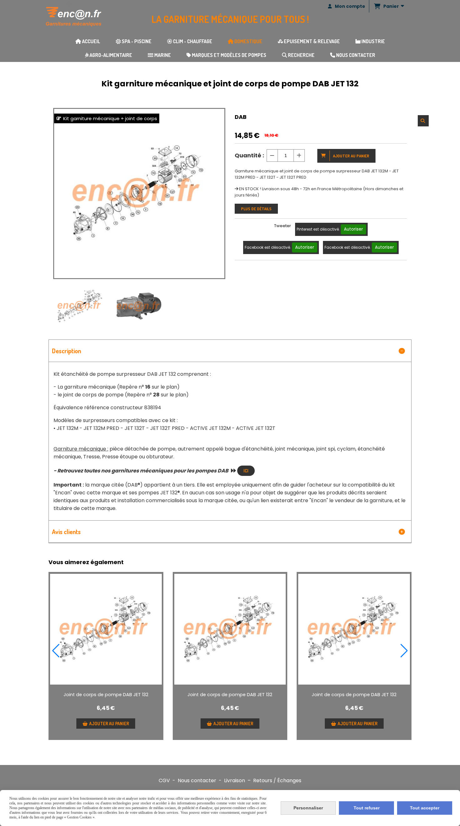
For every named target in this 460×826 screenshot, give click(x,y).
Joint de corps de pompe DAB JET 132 (106, 694)
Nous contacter (197, 780)
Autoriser (353, 229)
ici (245, 470)
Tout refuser (367, 807)
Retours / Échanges (277, 780)
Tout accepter (424, 807)
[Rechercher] (423, 120)
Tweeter (282, 226)
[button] (56, 651)
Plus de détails (256, 208)
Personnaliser (308, 807)
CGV (164, 780)
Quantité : (249, 155)
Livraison (234, 780)
